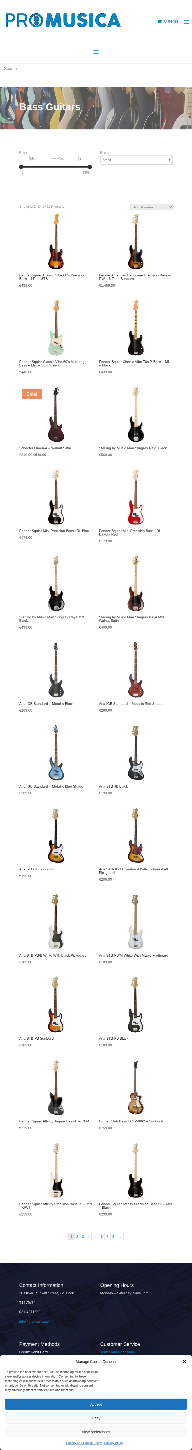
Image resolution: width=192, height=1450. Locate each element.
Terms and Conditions (117, 1352)
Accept (96, 1404)
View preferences (96, 1432)
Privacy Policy (113, 1443)
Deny (96, 1418)
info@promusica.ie (34, 1321)
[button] (184, 1361)
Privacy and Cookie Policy (84, 1443)
